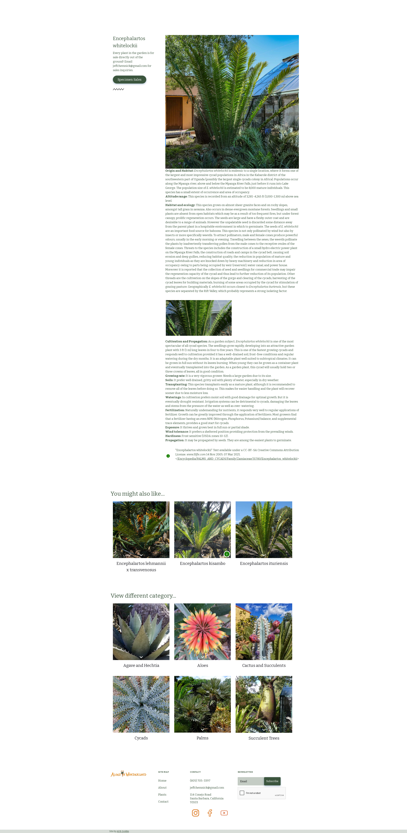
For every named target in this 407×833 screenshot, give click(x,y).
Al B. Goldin (123, 831)
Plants (162, 794)
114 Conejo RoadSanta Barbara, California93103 (207, 798)
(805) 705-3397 (200, 780)
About (162, 787)
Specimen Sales (129, 79)
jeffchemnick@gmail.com (207, 787)
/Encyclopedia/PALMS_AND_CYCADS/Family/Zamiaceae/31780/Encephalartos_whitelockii (237, 458)
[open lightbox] (199, 318)
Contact (163, 801)
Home (162, 780)
